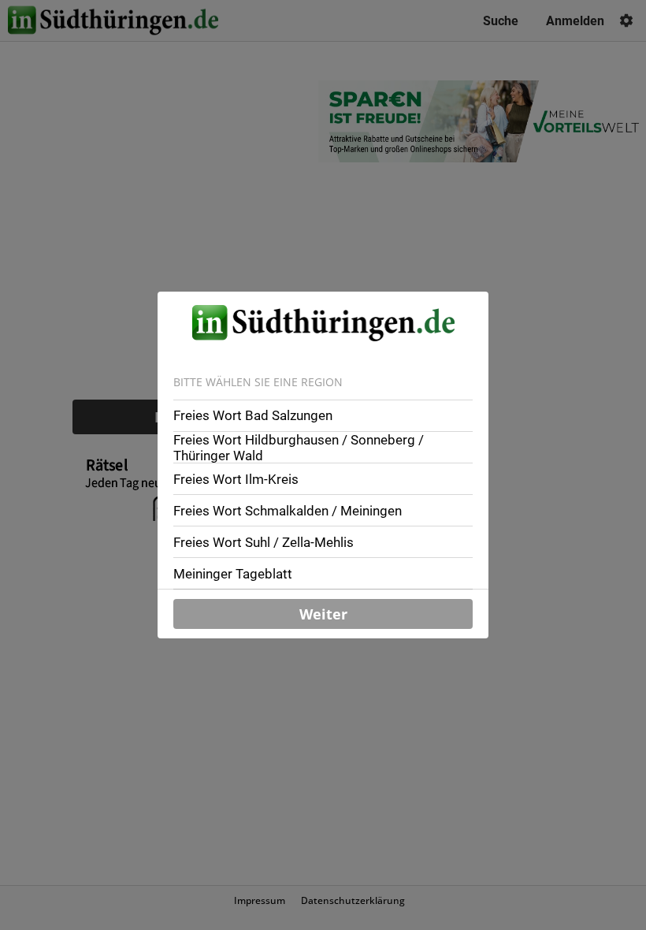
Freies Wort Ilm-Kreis (236, 479)
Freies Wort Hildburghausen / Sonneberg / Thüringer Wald (298, 447)
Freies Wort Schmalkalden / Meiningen (287, 511)
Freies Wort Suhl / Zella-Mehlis (263, 542)
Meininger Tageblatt (232, 574)
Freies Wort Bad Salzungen (252, 415)
